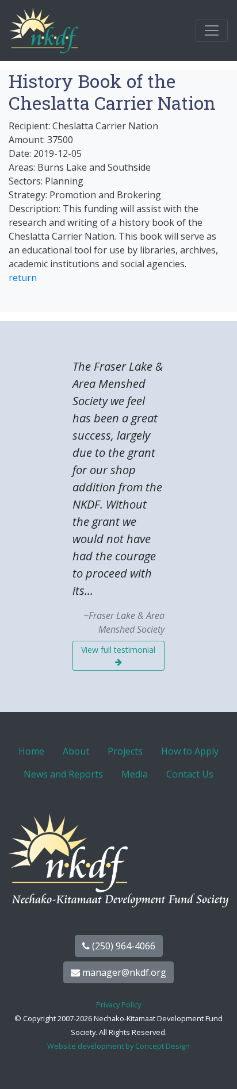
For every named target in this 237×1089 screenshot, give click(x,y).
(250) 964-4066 (122, 946)
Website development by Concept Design (118, 1046)
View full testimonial (118, 649)
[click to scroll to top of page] (216, 1066)
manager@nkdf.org (123, 972)
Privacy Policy (118, 1004)
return (23, 277)
